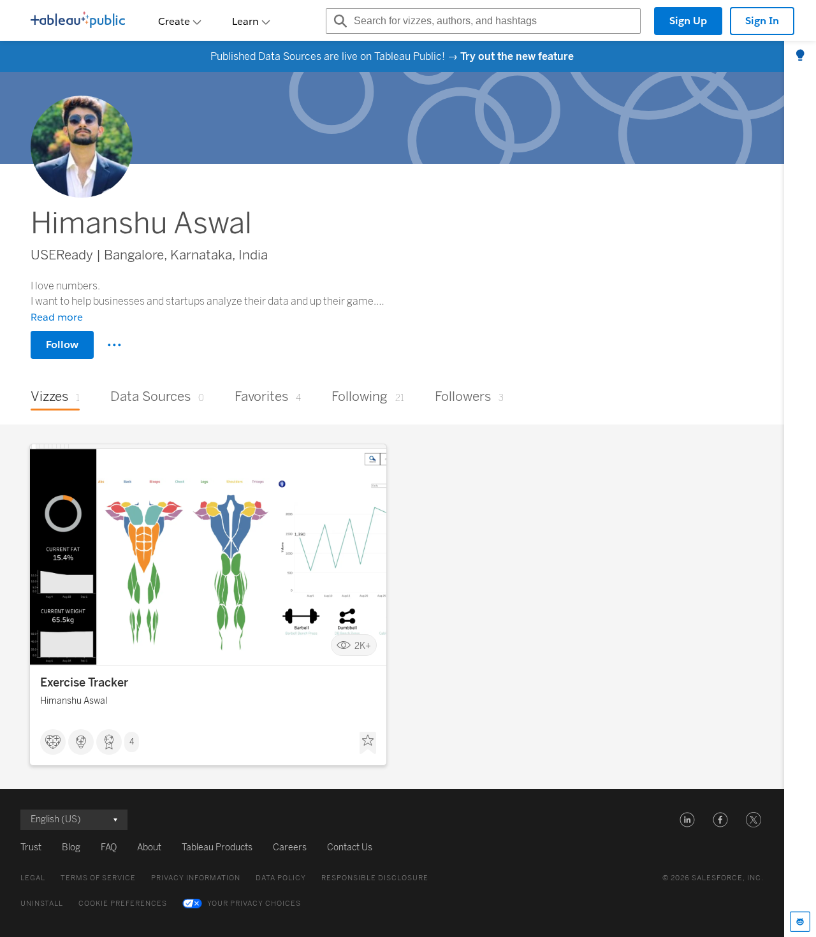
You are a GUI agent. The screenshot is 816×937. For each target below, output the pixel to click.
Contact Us (349, 847)
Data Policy (281, 878)
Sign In (762, 20)
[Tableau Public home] (78, 21)
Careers (290, 847)
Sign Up (688, 20)
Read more (57, 317)
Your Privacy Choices (254, 903)
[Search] (338, 21)
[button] (687, 820)
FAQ (109, 847)
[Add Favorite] (368, 743)
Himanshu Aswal (73, 700)
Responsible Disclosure (374, 878)
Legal (32, 878)
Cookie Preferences (122, 903)
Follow (62, 344)
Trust (30, 847)
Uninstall (41, 903)
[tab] (800, 56)
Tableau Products (217, 847)
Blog (71, 847)
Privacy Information (195, 878)
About (149, 847)
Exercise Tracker (84, 683)
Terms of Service (98, 878)
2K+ (362, 645)
